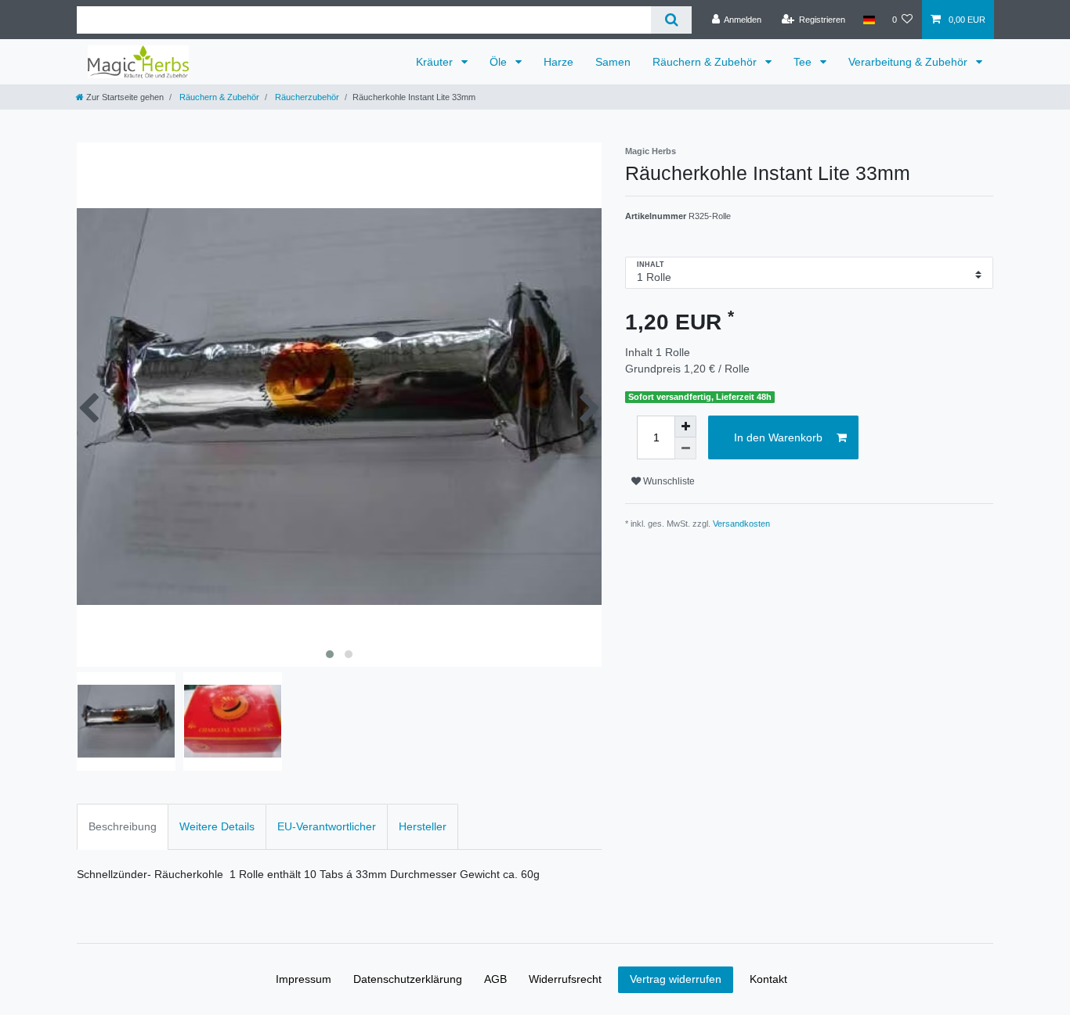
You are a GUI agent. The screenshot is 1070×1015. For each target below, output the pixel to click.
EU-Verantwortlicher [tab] (326, 826)
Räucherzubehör (306, 97)
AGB (495, 979)
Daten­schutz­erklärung (407, 979)
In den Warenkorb (778, 437)
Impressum (303, 979)
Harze (558, 62)
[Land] (868, 19)
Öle (500, 62)
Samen (613, 62)
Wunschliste (668, 481)
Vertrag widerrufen (675, 979)
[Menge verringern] (685, 448)
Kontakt (768, 979)
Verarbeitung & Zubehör (909, 62)
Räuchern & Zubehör (706, 62)
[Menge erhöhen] (685, 426)
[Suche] (671, 20)
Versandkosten (741, 523)
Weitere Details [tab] (217, 826)
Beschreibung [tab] (123, 826)
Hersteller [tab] (422, 826)
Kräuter (436, 62)
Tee (804, 62)
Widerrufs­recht (565, 979)
